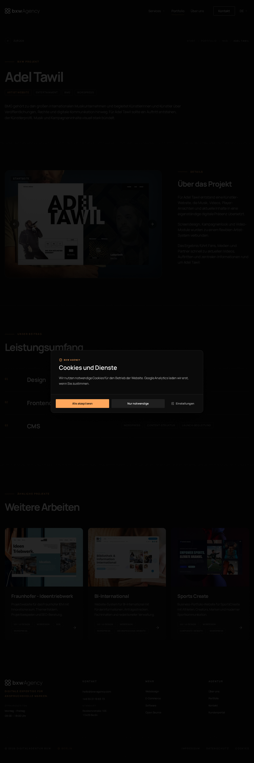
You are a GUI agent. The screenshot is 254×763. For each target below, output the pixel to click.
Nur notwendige (138, 403)
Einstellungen (185, 403)
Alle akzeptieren (82, 403)
